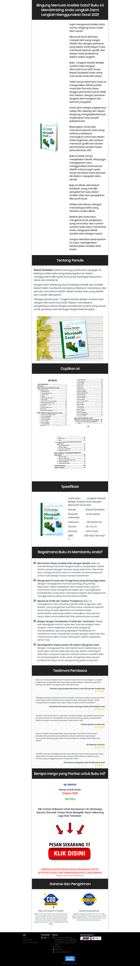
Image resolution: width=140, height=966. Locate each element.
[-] (42, 938)
